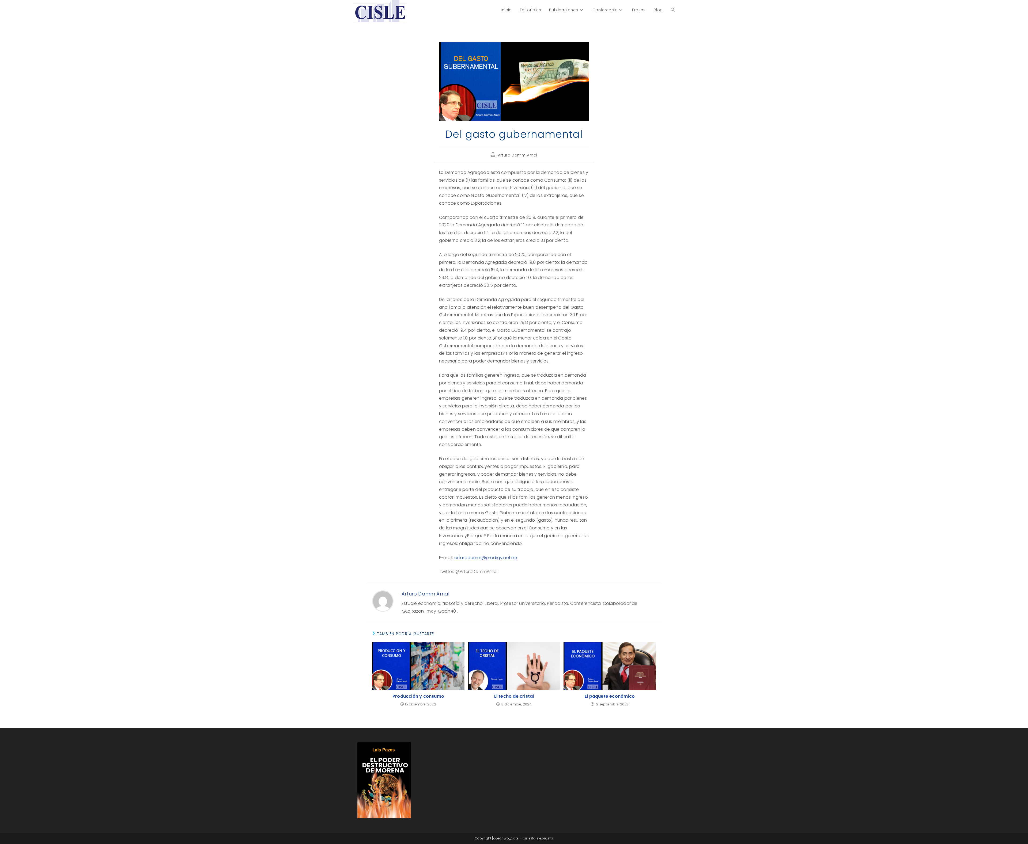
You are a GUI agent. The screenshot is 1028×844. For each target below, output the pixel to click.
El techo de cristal (514, 696)
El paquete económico (610, 696)
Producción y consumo (418, 696)
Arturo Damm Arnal (517, 155)
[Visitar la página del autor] (383, 601)
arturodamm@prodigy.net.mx (485, 558)
